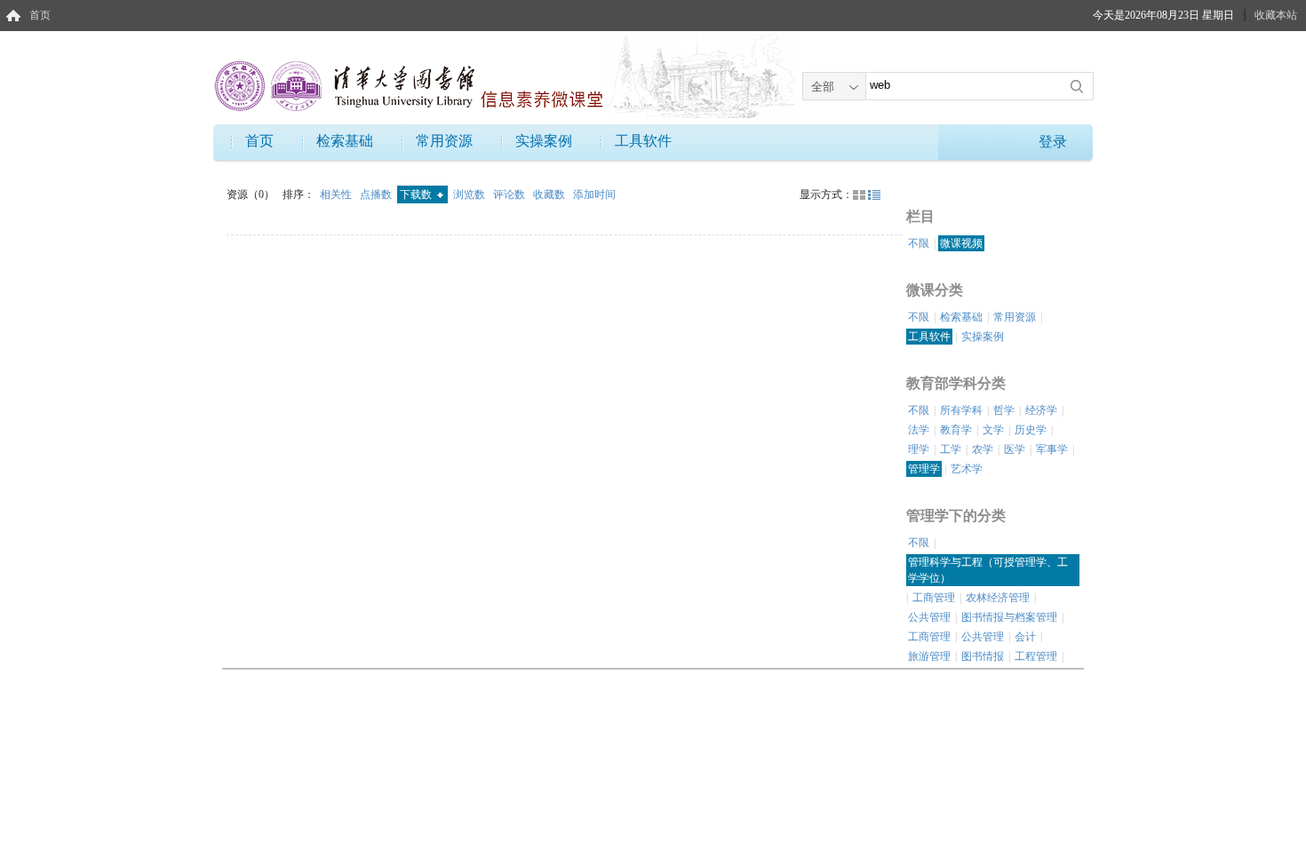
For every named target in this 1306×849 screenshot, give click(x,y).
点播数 (377, 194)
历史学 (1031, 430)
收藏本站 (1275, 15)
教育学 (956, 430)
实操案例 (543, 140)
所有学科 (961, 410)
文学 (993, 430)
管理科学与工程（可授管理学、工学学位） (988, 570)
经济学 (1041, 410)
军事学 (1052, 449)
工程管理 (1036, 656)
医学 (1014, 449)
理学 (918, 449)
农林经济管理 (998, 597)
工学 (950, 449)
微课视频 (961, 243)
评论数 (510, 194)
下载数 (417, 194)
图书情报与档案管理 (1009, 617)
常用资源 (444, 140)
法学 (918, 430)
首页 (40, 15)
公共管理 (929, 617)
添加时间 (594, 194)
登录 (1053, 141)
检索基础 (344, 140)
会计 (1025, 637)
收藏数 (550, 194)
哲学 (1004, 410)
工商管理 (933, 597)
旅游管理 (929, 656)
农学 (982, 449)
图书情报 (982, 656)
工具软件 (643, 140)
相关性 (337, 194)
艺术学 (967, 469)
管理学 (924, 469)
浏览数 (470, 194)
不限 (918, 243)
